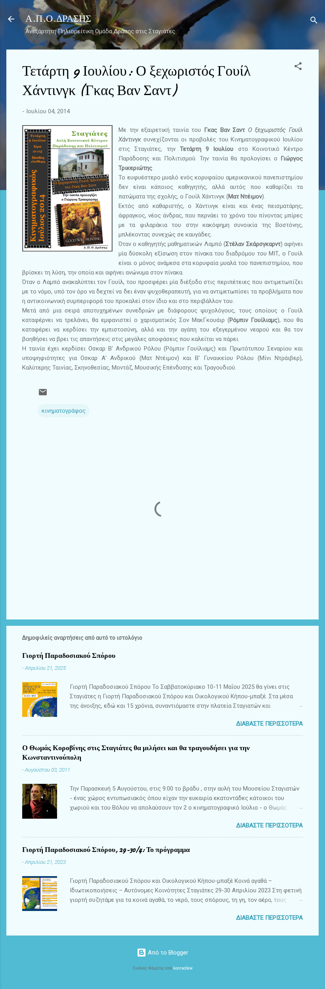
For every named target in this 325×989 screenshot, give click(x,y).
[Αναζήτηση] (314, 22)
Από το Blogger (167, 952)
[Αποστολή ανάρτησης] (43, 394)
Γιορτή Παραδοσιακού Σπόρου (68, 656)
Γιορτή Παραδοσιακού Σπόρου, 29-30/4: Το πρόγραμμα (106, 850)
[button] (298, 67)
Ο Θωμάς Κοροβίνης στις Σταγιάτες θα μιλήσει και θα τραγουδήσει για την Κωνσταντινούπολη (136, 752)
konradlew (183, 968)
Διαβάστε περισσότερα (269, 723)
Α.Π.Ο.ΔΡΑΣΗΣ (58, 18)
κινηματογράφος (64, 410)
